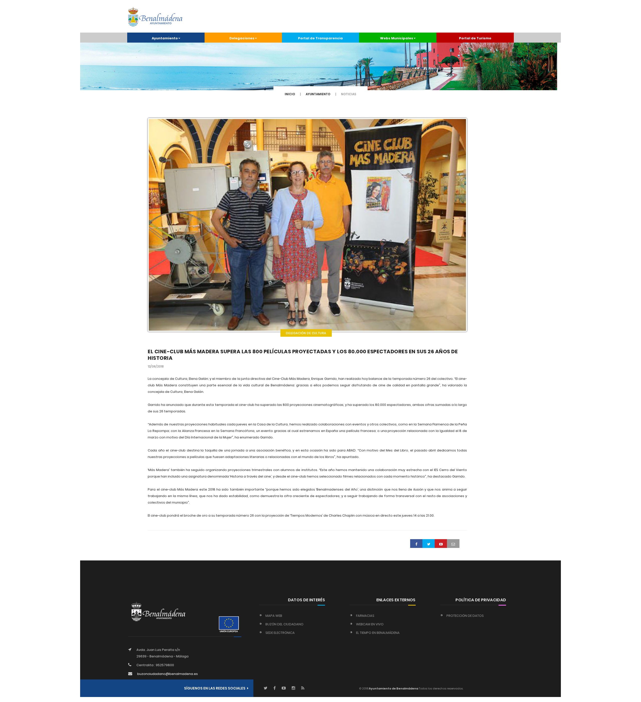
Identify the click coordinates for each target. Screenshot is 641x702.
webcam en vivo (370, 624)
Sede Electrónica (280, 632)
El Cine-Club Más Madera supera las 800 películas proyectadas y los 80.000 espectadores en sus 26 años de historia (303, 355)
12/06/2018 (156, 366)
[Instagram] (293, 688)
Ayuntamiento (318, 94)
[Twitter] (265, 688)
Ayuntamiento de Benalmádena (393, 688)
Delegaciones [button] (241, 38)
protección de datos (465, 615)
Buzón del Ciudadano (284, 624)
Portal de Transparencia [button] (320, 38)
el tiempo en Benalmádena (378, 632)
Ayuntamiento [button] (165, 38)
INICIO (290, 94)
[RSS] (302, 688)
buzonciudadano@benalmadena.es (167, 673)
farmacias (365, 615)
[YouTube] (284, 688)
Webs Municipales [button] (396, 38)
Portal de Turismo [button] (475, 38)
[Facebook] (274, 688)
